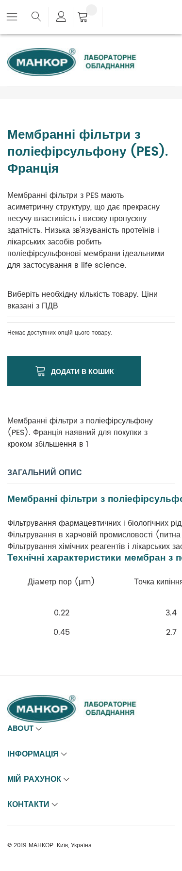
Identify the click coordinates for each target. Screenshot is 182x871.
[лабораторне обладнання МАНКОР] (80, 54)
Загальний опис (44, 473)
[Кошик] (87, 18)
